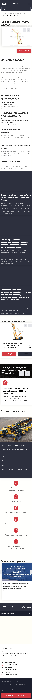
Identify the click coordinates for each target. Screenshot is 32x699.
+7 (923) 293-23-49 (10, 670)
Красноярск (23, 3)
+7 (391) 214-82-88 (17, 3)
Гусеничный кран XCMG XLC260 (13, 343)
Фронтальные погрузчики (8, 613)
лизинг (25, 354)
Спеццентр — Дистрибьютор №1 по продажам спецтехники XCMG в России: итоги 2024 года (16, 586)
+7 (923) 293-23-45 (10, 675)
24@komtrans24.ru (7, 651)
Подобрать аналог (24, 50)
